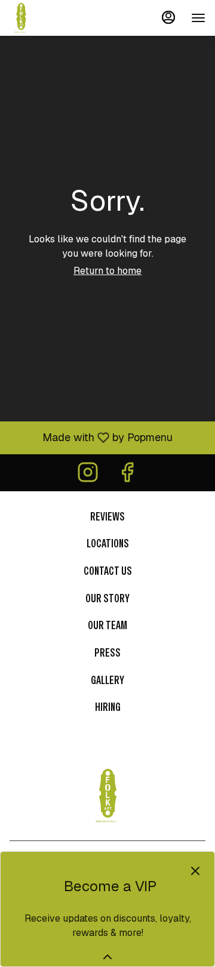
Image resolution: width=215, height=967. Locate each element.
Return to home (107, 270)
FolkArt (107, 796)
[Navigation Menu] (198, 18)
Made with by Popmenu (91, 437)
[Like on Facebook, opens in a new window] (127, 475)
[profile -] (168, 17)
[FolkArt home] (63, 18)
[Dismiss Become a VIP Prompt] (195, 871)
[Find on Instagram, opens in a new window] (88, 475)
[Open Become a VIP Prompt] (107, 957)
